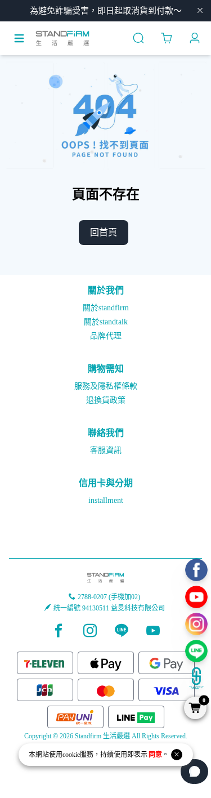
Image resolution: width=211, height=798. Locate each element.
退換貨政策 (105, 400)
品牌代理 (106, 336)
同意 (155, 755)
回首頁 (103, 232)
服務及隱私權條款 (105, 386)
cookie (71, 755)
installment (105, 500)
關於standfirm (106, 308)
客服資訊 (106, 450)
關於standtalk (106, 322)
